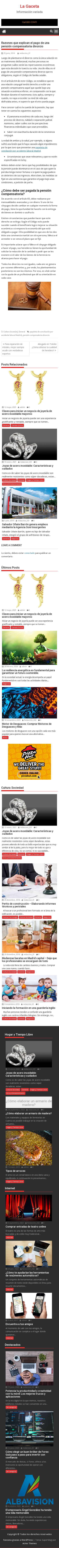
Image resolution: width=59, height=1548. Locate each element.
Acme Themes (29, 1543)
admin (22, 407)
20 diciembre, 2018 (12, 954)
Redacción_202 (30, 720)
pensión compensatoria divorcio (36, 335)
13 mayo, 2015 (13, 1167)
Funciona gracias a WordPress (18, 1539)
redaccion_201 (26, 462)
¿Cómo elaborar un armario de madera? (29, 1103)
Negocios (14, 538)
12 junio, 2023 (13, 1448)
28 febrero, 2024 (11, 666)
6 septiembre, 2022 (15, 1223)
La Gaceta (29, 6)
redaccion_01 (24, 53)
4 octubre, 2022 (14, 1506)
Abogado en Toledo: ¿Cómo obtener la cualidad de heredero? (44, 347)
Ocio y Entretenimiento (12, 484)
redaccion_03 (28, 1387)
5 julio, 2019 (9, 520)
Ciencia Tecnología (10, 917)
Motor (5, 737)
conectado (29, 552)
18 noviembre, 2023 (12, 720)
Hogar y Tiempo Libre (35, 480)
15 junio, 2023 (13, 1387)
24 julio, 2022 (13, 1269)
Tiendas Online (17, 425)
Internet (9, 1237)
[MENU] (56, 31)
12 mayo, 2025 (10, 407)
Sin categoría (11, 1407)
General (22, 331)
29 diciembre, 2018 (12, 900)
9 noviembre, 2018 (11, 1004)
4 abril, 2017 (12, 1320)
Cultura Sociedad (10, 331)
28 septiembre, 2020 (16, 1109)
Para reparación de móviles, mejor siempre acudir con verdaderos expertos (13, 349)
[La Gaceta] (4, 31)
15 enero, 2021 (10, 462)
